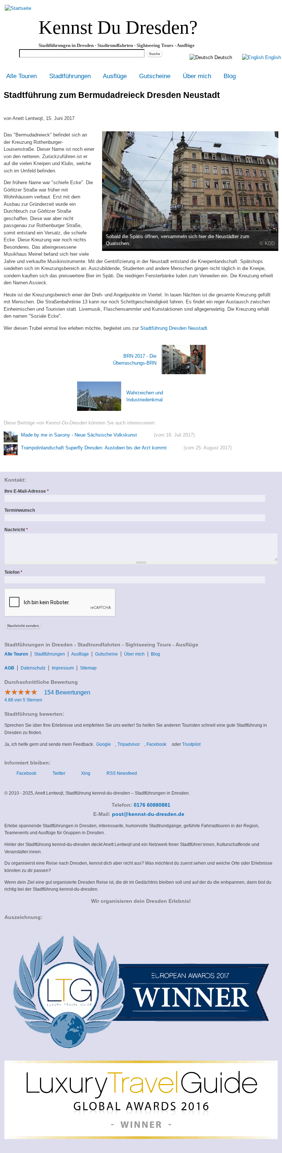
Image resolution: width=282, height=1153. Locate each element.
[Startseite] (18, 8)
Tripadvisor (131, 744)
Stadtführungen (70, 76)
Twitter (59, 773)
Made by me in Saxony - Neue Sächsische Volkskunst (79, 435)
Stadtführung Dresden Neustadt (173, 328)
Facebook (159, 744)
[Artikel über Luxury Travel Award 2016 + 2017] (140, 1137)
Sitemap (88, 668)
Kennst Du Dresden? (118, 27)
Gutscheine (154, 76)
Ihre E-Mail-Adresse (26, 491)
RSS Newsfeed (121, 773)
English (272, 57)
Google (105, 744)
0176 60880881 (152, 805)
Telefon (13, 572)
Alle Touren (21, 76)
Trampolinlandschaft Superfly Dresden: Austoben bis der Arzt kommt (94, 447)
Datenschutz (33, 668)
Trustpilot (193, 744)
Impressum (63, 668)
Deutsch (222, 57)
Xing (85, 773)
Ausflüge (115, 76)
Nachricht (16, 529)
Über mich (197, 76)
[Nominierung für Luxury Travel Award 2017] (140, 1056)
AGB (9, 668)
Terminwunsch (19, 510)
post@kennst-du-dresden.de (150, 814)
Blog (230, 76)
